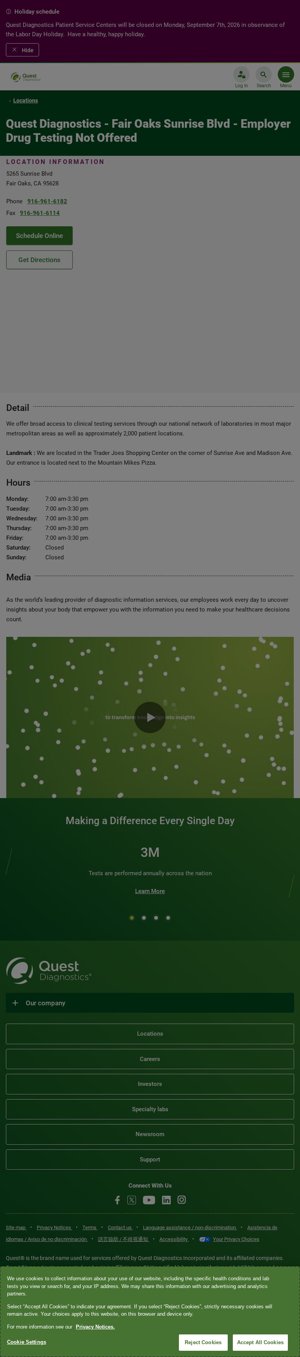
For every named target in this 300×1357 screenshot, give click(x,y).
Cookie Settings (26, 1342)
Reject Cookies (203, 1342)
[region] (150, 1311)
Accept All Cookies (260, 1342)
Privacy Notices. (95, 1327)
